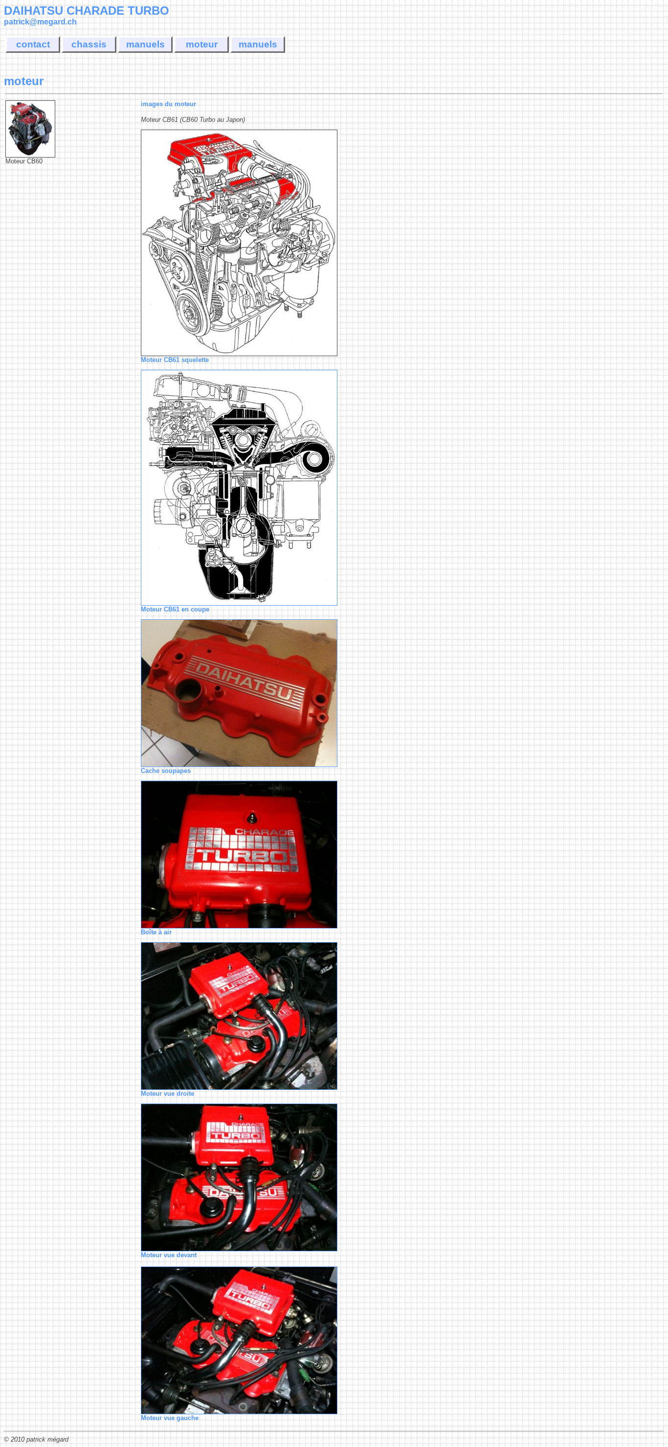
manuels (145, 44)
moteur (202, 44)
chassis (89, 44)
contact (33, 44)
